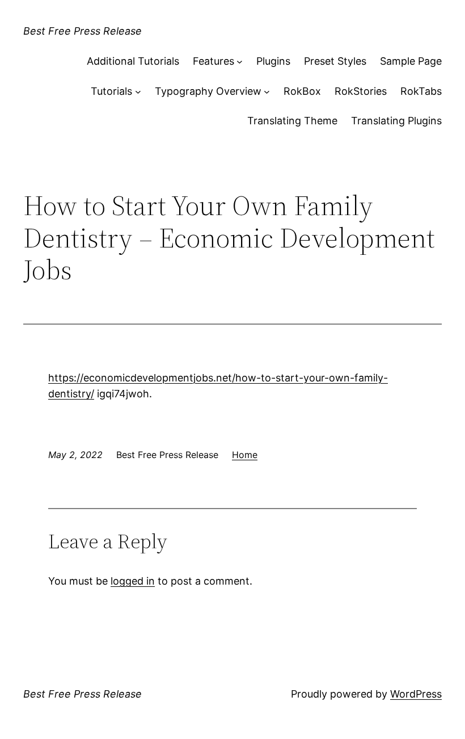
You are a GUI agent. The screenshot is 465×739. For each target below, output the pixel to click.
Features (213, 61)
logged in (133, 581)
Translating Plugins (396, 121)
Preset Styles (335, 61)
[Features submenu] (239, 61)
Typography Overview (208, 91)
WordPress (416, 694)
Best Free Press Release (82, 31)
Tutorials (111, 91)
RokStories (361, 91)
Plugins (273, 61)
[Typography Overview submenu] (267, 92)
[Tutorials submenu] (138, 92)
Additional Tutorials (133, 61)
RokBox (302, 91)
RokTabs (421, 91)
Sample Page (411, 61)
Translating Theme (292, 121)
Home (244, 454)
